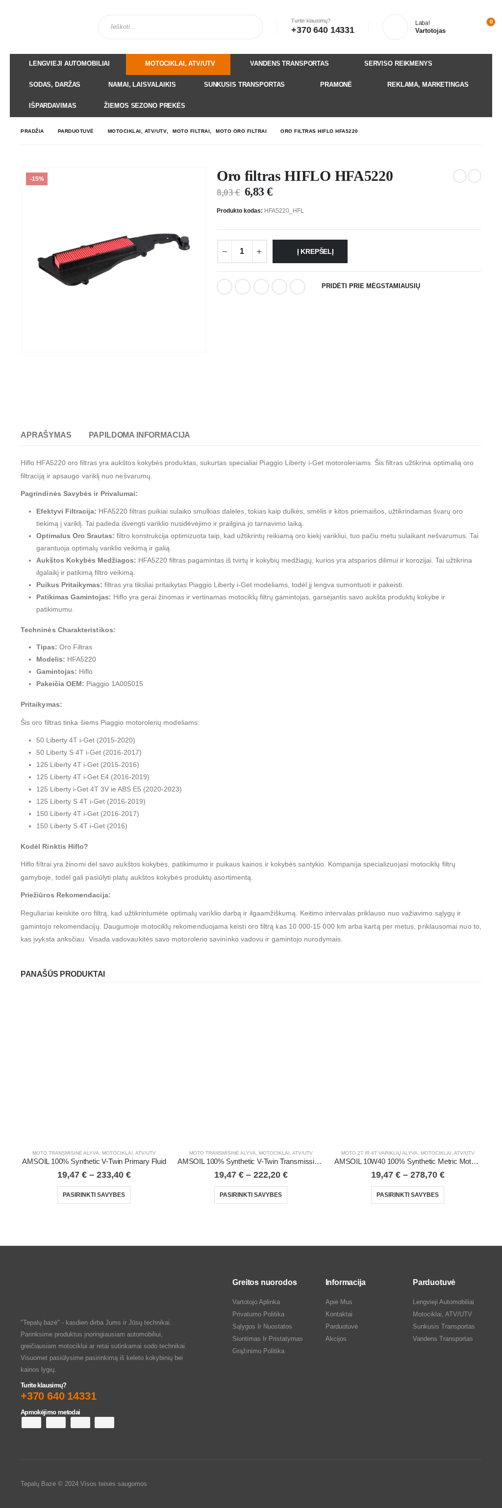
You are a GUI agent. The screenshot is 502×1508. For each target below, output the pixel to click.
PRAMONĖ (336, 84)
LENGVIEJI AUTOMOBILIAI (69, 63)
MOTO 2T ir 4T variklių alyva (379, 1153)
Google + (279, 287)
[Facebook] (454, 1484)
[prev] (460, 176)
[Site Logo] (46, 27)
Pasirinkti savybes (94, 1194)
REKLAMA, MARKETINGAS (427, 84)
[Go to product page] (94, 1067)
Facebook (224, 287)
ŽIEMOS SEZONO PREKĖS (144, 105)
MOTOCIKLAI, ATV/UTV (180, 63)
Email (297, 287)
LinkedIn (261, 287)
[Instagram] (472, 1484)
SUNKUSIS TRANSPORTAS (244, 84)
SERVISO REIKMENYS (398, 63)
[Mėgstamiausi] (460, 27)
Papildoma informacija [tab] (140, 435)
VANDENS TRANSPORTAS (289, 63)
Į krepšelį (315, 251)
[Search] (245, 27)
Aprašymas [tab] (46, 435)
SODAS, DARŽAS (54, 84)
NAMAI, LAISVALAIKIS (142, 84)
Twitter (243, 287)
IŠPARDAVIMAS (52, 105)
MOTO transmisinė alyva (65, 1153)
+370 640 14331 (322, 30)
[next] (474, 176)
